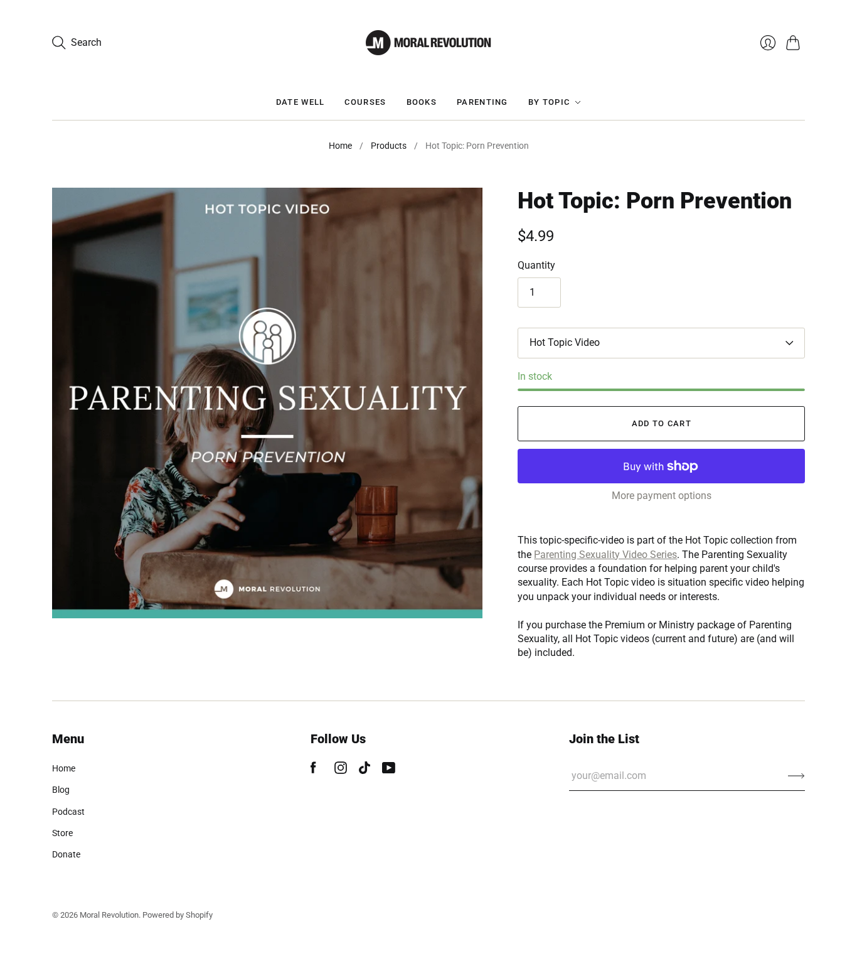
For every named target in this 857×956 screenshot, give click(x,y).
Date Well (300, 102)
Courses (365, 102)
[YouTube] (388, 770)
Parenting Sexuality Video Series (605, 555)
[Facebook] (313, 770)
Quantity (536, 265)
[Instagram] (340, 770)
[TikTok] (364, 770)
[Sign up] (796, 775)
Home (340, 146)
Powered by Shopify (177, 915)
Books (422, 102)
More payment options (661, 496)
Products (389, 146)
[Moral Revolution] (428, 42)
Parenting (482, 102)
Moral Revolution (109, 915)
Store (62, 833)
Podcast (68, 812)
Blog (61, 790)
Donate (66, 854)
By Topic (549, 102)
